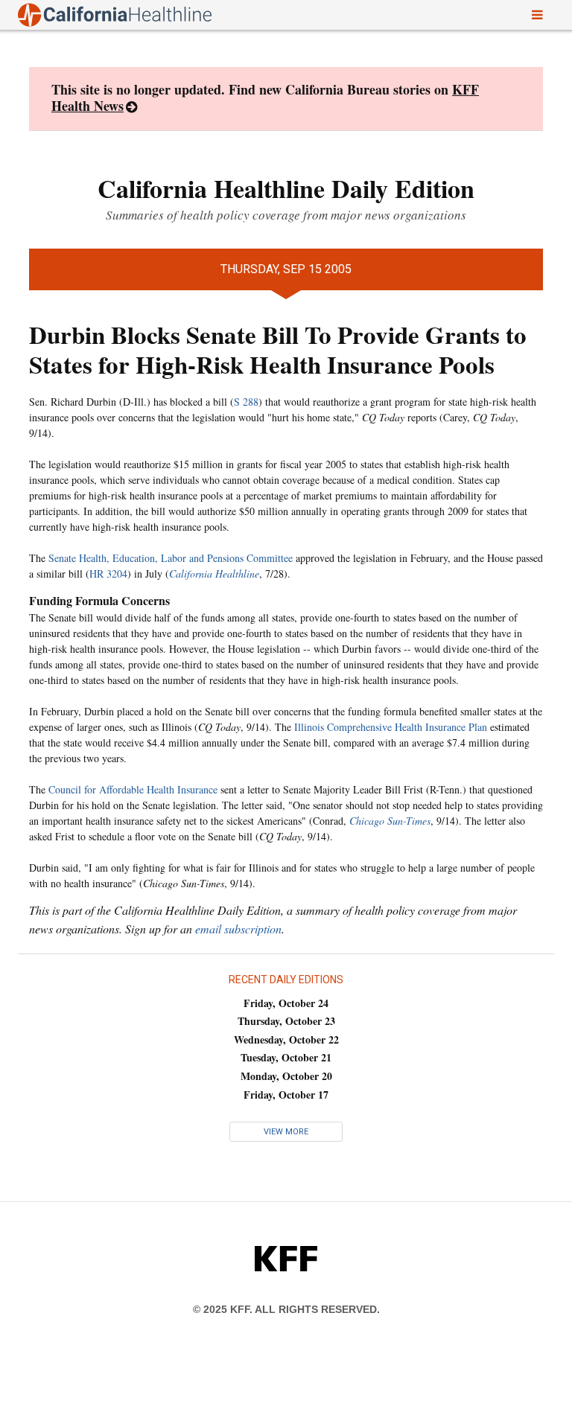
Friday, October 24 (286, 1003)
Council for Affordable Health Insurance (132, 789)
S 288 (246, 401)
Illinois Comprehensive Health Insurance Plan (390, 727)
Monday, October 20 (286, 1076)
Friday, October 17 (286, 1094)
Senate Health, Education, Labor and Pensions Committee (170, 558)
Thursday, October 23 (286, 1021)
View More (286, 1132)
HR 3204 (108, 573)
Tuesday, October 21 (286, 1057)
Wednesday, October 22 (286, 1039)
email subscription (238, 928)
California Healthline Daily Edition (286, 188)
